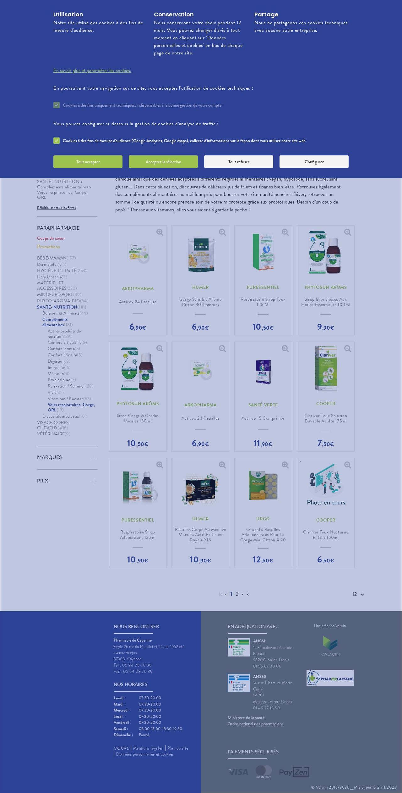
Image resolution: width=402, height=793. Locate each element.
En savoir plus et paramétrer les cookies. (92, 70)
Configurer (314, 162)
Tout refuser (238, 162)
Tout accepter (88, 162)
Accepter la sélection (163, 162)
